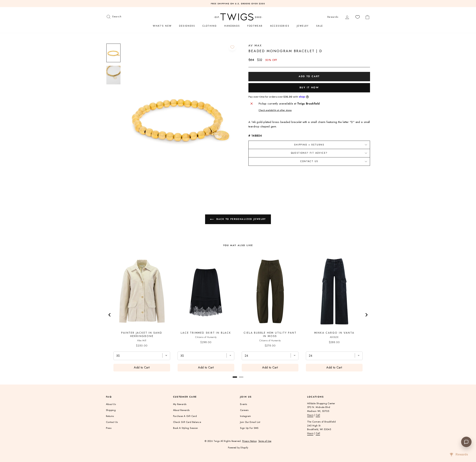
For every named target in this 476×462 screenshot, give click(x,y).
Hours (310, 415)
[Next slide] (366, 315)
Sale (319, 26)
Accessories (279, 26)
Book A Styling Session (185, 428)
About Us (111, 404)
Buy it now (309, 87)
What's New (162, 26)
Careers (244, 410)
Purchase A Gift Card (185, 416)
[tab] (235, 377)
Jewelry (303, 26)
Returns (110, 416)
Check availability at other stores (275, 110)
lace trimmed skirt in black (206, 332)
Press (108, 428)
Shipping (111, 410)
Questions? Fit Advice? (309, 153)
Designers (187, 26)
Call (318, 415)
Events (243, 404)
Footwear (255, 26)
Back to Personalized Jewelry (240, 219)
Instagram (245, 416)
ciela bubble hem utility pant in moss (270, 334)
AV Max (255, 45)
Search (117, 16)
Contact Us (309, 161)
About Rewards (181, 410)
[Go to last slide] (109, 315)
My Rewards (179, 404)
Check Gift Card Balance (187, 422)
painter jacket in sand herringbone (141, 334)
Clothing (209, 26)
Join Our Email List (250, 422)
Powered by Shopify (238, 447)
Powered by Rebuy (238, 382)
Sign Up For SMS (249, 428)
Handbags (232, 26)
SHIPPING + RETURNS (309, 144)
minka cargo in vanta (334, 332)
